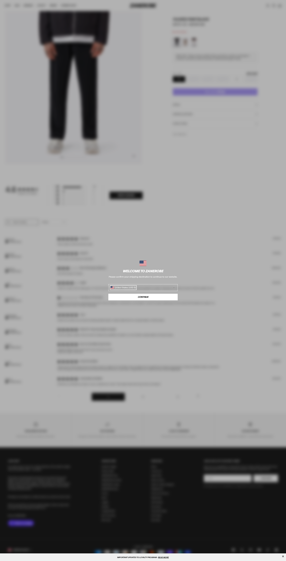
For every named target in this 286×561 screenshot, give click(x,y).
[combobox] (123, 287)
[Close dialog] (283, 556)
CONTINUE (143, 297)
